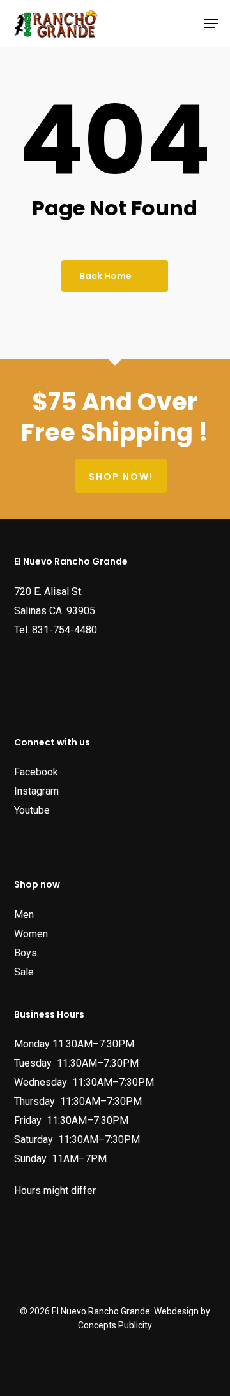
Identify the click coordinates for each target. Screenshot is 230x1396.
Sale (24, 972)
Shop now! (121, 476)
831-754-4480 (64, 630)
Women (31, 934)
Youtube (32, 810)
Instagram (36, 791)
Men (24, 915)
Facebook (36, 772)
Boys (25, 953)
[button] (211, 23)
